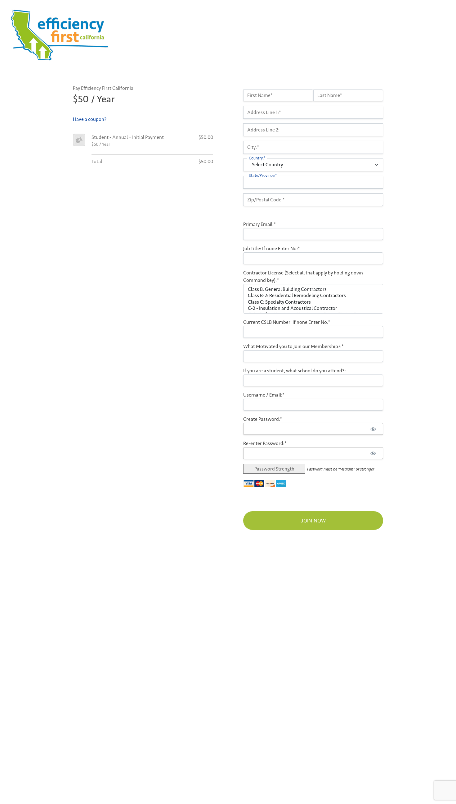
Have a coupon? (89, 119)
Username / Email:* (263, 395)
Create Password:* (262, 419)
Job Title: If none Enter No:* (271, 248)
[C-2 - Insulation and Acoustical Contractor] (313, 308)
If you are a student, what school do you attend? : (294, 371)
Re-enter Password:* (265, 443)
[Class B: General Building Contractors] (313, 289)
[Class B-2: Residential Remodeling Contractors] (313, 295)
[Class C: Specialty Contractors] (313, 302)
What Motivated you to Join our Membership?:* (293, 346)
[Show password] (373, 429)
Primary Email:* (259, 224)
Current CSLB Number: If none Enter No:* (286, 322)
